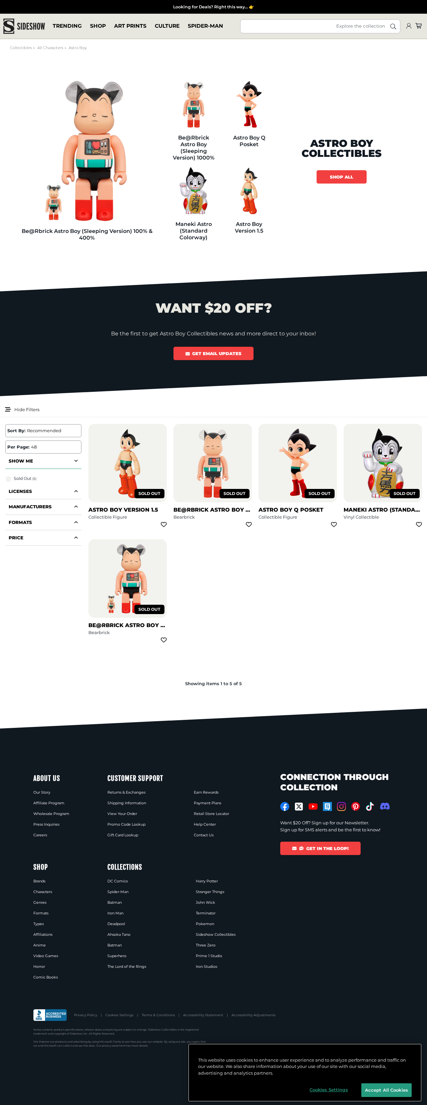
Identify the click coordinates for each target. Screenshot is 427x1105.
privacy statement (113, 1045)
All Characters (50, 47)
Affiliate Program (48, 803)
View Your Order (122, 813)
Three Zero (206, 945)
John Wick (205, 902)
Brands (39, 881)
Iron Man (115, 913)
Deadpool (116, 923)
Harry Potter (207, 881)
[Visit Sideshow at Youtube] (313, 806)
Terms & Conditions (158, 1015)
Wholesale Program (51, 813)
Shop (98, 26)
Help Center (205, 824)
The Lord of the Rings (126, 966)
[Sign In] (409, 26)
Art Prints (130, 26)
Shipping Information (126, 803)
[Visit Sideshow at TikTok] (369, 806)
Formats (40, 913)
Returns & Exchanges (126, 792)
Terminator (206, 913)
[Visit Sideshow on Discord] (384, 806)
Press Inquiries (46, 824)
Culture (167, 26)
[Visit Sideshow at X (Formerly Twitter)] (299, 806)
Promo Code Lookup (126, 824)
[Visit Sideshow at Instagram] (341, 806)
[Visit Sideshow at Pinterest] (355, 806)
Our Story (41, 792)
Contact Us (204, 835)
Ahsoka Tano (118, 934)
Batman (114, 902)
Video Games (45, 955)
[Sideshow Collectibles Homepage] (24, 26)
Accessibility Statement (203, 1015)
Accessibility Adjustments (254, 1015)
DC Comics (117, 881)
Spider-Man (205, 26)
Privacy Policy (85, 1015)
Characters (42, 891)
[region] (305, 1073)
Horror (39, 966)
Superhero (116, 955)
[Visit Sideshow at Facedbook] (284, 806)
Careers (40, 835)
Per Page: (18, 447)
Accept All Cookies (386, 1089)
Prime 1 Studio (209, 955)
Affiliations (42, 934)
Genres (39, 902)
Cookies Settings (119, 1015)
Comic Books (45, 977)
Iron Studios (206, 966)
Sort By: (16, 430)
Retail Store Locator (211, 813)
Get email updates (217, 353)
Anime (39, 945)
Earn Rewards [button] (206, 792)
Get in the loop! (327, 848)
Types (38, 923)
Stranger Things (210, 891)
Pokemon (205, 923)
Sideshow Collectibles (216, 934)
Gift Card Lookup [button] (122, 835)
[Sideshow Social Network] (327, 806)
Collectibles (21, 47)
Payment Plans (207, 803)
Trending (67, 26)
